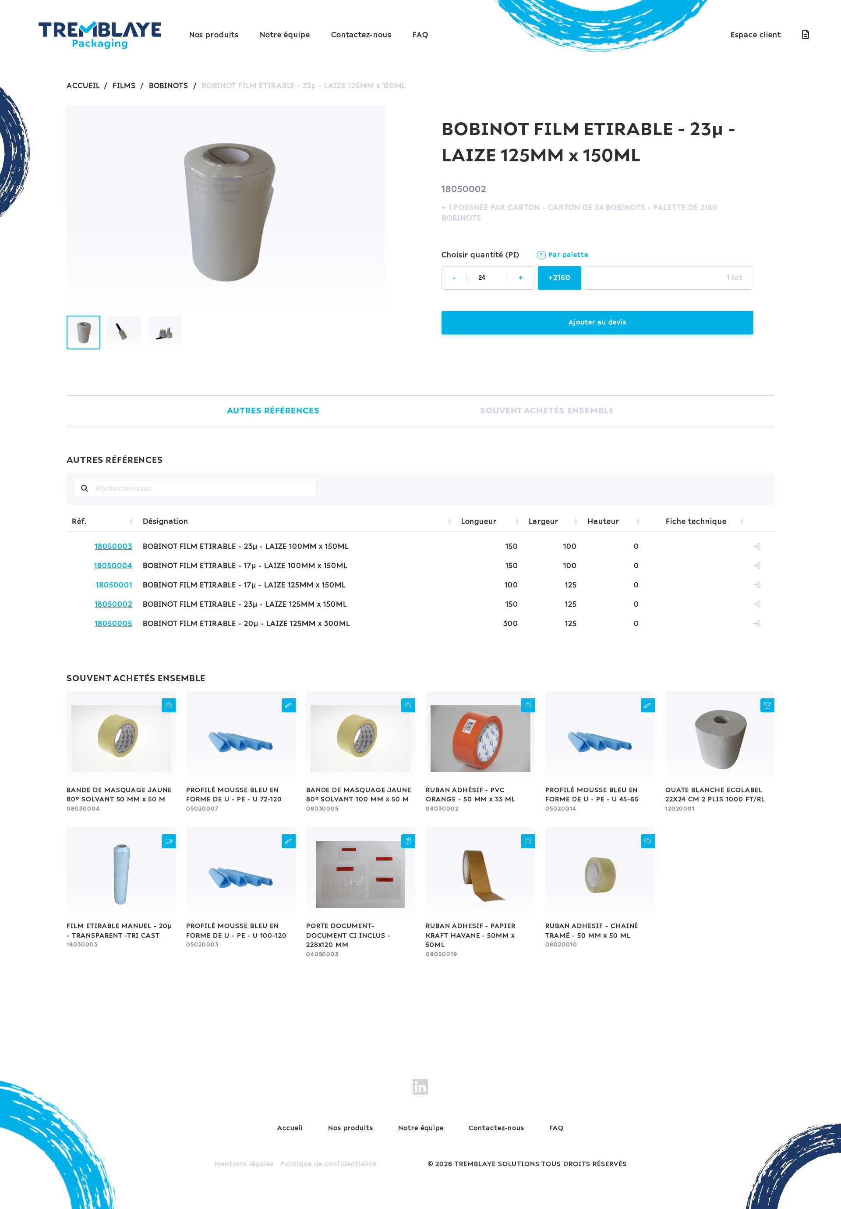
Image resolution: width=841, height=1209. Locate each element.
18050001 (114, 585)
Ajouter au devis (597, 323)
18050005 (113, 623)
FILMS (124, 85)
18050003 (113, 546)
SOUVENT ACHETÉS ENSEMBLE (547, 411)
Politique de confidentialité (328, 1164)
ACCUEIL (83, 85)
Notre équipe (285, 35)
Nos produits (214, 35)
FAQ (420, 35)
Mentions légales (243, 1164)
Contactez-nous (361, 35)
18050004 (113, 565)
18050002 (113, 604)
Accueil (290, 1128)
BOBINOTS (169, 85)
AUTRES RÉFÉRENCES (273, 411)
